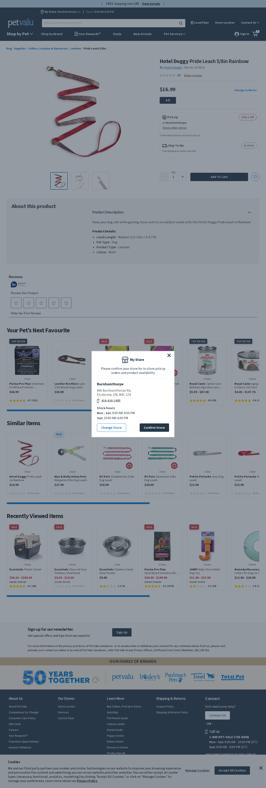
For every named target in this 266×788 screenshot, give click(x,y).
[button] (169, 355)
